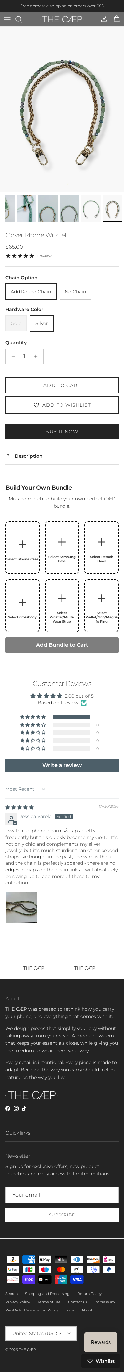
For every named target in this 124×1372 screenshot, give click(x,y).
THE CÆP (27, 1349)
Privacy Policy (17, 1302)
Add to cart (61, 385)
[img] (19, 807)
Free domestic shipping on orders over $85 (62, 5)
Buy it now (61, 432)
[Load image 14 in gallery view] (62, 109)
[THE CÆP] (62, 19)
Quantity (16, 343)
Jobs (70, 1310)
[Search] (22, 19)
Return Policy (89, 1293)
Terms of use (49, 1302)
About (86, 1310)
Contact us (77, 1302)
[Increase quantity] (37, 356)
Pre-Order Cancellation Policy (31, 1310)
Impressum (105, 1302)
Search (11, 1293)
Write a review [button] (62, 765)
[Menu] (7, 19)
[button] (33, 717)
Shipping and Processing (47, 1293)
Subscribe (62, 1214)
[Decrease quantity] (11, 356)
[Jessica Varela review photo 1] (21, 907)
